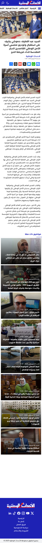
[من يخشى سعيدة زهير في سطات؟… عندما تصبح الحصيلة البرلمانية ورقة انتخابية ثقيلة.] (21, 387)
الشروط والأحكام (21, 531)
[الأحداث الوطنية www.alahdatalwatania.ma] (30, 3)
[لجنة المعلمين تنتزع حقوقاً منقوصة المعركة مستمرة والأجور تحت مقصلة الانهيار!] (21, 333)
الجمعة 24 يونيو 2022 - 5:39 (32, 58)
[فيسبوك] (19, 513)
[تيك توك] (14, 513)
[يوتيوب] (28, 513)
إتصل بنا (21, 521)
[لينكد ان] (10, 513)
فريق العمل (21, 524)
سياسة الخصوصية (21, 527)
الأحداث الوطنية (11, 8)
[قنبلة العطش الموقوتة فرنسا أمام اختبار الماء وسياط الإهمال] (21, 360)
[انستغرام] (23, 513)
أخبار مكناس (23, 8)
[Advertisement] (21, 476)
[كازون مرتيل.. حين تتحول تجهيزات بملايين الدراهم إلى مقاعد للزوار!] (21, 305)
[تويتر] (32, 513)
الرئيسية (33, 8)
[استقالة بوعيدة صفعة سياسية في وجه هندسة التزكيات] (21, 441)
